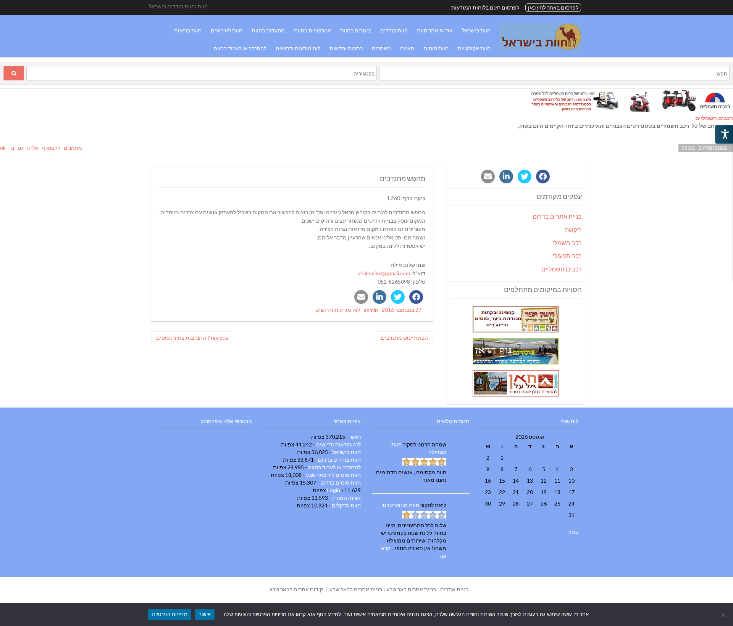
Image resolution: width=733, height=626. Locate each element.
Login (333, 490)
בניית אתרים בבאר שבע (355, 589)
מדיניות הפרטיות (169, 614)
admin (371, 310)
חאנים (407, 48)
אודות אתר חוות (435, 30)
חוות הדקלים (346, 505)
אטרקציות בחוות (312, 30)
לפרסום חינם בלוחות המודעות (485, 7)
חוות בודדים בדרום (339, 459)
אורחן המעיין (346, 497)
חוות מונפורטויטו (400, 505)
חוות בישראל (476, 30)
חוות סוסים (436, 48)
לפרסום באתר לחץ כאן (553, 7)
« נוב (573, 532)
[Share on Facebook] (416, 297)
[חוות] (540, 48)
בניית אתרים (454, 589)
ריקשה (573, 229)
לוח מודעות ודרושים (298, 48)
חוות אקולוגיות (474, 48)
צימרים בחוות (355, 30)
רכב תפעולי (567, 255)
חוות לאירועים (226, 30)
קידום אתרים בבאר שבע (296, 589)
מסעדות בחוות (268, 30)
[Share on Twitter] (398, 297)
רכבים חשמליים (714, 118)
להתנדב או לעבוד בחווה (240, 48)
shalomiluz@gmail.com (384, 273)
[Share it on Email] (361, 297)
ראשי (355, 436)
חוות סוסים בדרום (340, 482)
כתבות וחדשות (346, 48)
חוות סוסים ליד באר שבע (333, 475)
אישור (205, 614)
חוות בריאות (188, 30)
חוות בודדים (394, 30)
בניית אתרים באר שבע (411, 589)
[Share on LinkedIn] (379, 297)
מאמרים (381, 48)
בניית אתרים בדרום (557, 216)
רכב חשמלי (567, 242)
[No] (723, 614)
